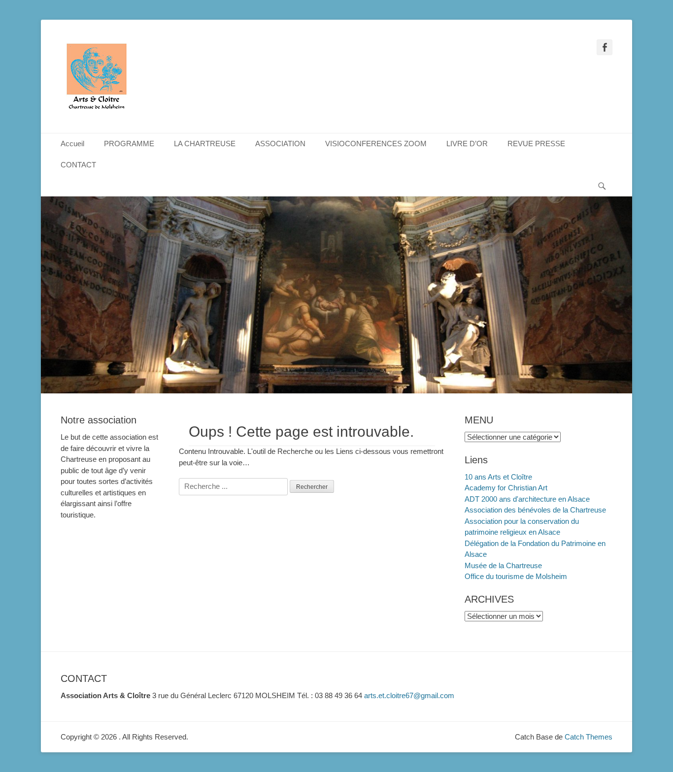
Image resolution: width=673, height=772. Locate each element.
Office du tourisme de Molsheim (516, 576)
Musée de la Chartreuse (503, 565)
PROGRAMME (129, 143)
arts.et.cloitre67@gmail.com (409, 695)
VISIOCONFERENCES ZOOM (376, 143)
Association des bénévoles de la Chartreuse (535, 510)
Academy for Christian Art (506, 487)
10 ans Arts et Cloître (498, 477)
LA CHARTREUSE (205, 143)
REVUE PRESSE (536, 143)
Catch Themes (588, 737)
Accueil (72, 143)
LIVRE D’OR (467, 143)
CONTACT (78, 165)
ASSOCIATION (280, 143)
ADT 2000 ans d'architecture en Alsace (527, 499)
